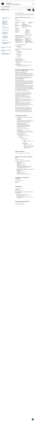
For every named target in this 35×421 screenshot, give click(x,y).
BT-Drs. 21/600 (19, 124)
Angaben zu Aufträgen (5, 29)
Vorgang (22, 124)
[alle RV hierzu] (26, 124)
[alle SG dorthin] (28, 147)
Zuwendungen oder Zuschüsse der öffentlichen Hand (5, 33)
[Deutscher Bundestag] (3, 4)
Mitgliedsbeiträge (5, 40)
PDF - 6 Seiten (26, 135)
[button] (33, 4)
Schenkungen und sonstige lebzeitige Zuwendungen (5, 37)
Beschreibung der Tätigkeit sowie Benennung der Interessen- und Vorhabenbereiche (5, 23)
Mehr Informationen (5, 54)
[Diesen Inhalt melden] (28, 135)
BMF (24, 128)
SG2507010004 (21, 135)
